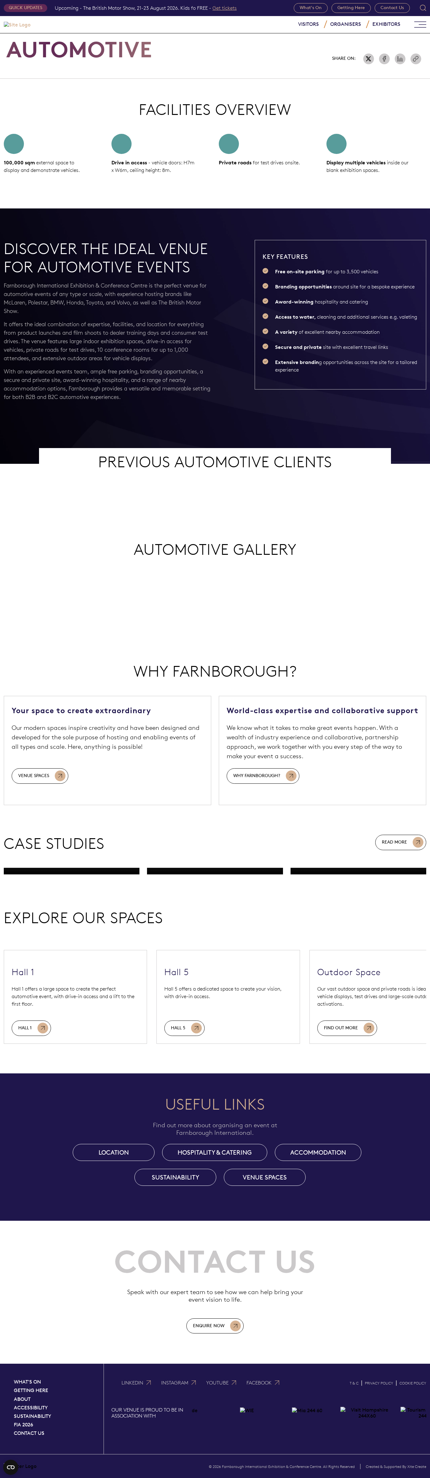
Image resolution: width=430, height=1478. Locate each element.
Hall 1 (25, 1028)
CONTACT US (29, 1433)
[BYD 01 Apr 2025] (215, 871)
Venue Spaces (33, 775)
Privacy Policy (379, 1383)
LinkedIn (132, 1383)
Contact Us (392, 7)
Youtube (217, 1383)
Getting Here (351, 7)
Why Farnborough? (256, 775)
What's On (311, 7)
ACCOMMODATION (318, 1152)
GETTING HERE (31, 1390)
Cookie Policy (412, 1383)
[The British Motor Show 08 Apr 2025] (71, 871)
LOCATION (114, 1152)
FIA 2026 (23, 1425)
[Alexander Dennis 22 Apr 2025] (358, 871)
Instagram (174, 1383)
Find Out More (341, 1028)
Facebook (259, 1383)
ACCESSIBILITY (31, 1408)
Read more (394, 842)
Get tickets (224, 8)
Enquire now (208, 1325)
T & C (354, 1383)
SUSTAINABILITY (175, 1177)
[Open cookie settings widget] (10, 1467)
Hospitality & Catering (215, 1152)
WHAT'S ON (27, 1382)
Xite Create (416, 1466)
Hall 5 (178, 1028)
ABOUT (22, 1399)
